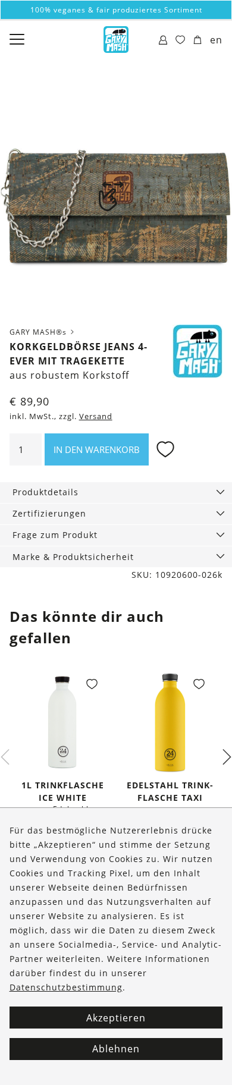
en (216, 39)
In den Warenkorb (97, 449)
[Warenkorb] (198, 40)
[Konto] (163, 40)
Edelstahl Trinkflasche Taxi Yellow (170, 797)
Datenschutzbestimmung (66, 987)
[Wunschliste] (180, 40)
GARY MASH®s (39, 332)
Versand (95, 416)
